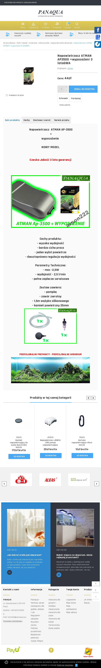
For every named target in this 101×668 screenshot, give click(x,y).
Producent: (62, 68)
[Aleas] (50, 479)
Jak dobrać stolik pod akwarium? (24, 555)
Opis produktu (12, 120)
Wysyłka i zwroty (35, 623)
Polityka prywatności (36, 630)
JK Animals (89, 599)
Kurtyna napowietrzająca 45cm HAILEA (82, 442)
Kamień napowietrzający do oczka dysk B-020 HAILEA (19, 444)
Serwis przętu (61, 120)
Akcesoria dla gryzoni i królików (54, 602)
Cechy (27, 120)
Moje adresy (71, 612)
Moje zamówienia (71, 607)
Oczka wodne (54, 628)
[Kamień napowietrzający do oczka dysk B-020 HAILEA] (19, 421)
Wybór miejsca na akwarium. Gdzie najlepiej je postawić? (74, 556)
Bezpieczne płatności (36, 636)
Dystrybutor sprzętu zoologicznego (20, 3)
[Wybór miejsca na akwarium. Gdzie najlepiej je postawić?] (75, 527)
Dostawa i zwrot (42, 120)
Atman (70, 68)
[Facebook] (51, 650)
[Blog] (97, 44)
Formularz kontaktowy (12, 621)
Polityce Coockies (65, 665)
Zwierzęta (33, 43)
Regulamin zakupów (35, 617)
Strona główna (9, 43)
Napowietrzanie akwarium (61, 43)
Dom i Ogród (22, 43)
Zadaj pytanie (64, 105)
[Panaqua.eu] (50, 13)
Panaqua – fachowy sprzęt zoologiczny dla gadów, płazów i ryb (37, 606)
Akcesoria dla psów (54, 614)
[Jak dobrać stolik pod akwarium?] (26, 527)
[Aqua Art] (79, 479)
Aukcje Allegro (37, 641)
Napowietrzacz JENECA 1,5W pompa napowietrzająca (50, 442)
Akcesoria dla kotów (54, 620)
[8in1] (21, 479)
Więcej (87, 603)
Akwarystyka (44, 43)
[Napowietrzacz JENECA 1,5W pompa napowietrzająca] (50, 421)
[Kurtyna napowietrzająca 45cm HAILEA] (82, 421)
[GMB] (97, 37)
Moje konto (71, 603)
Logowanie (71, 599)
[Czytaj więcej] (9, 572)
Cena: (60, 78)
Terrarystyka (54, 625)
